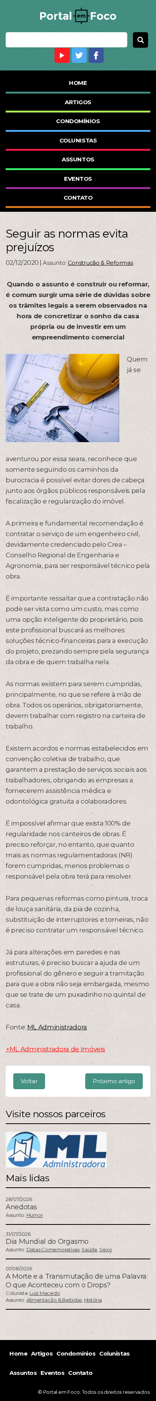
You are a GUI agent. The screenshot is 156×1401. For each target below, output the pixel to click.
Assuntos (78, 159)
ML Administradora (57, 1027)
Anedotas (21, 1207)
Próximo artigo (114, 1081)
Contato (78, 197)
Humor (35, 1215)
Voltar (29, 1081)
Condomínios (78, 121)
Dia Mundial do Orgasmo (47, 1241)
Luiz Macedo (45, 1293)
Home (78, 82)
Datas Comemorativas (53, 1249)
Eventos (78, 178)
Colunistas (78, 140)
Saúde (89, 1249)
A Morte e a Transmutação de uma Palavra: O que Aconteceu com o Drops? (77, 1280)
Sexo (105, 1249)
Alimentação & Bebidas (54, 1300)
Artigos (78, 102)
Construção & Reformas (100, 262)
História (93, 1300)
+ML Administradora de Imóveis (55, 1049)
